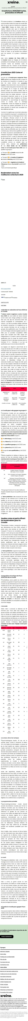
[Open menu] (26, 2)
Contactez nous (4, 964)
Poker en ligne (4, 984)
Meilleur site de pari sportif (7, 979)
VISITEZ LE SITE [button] (5, 302)
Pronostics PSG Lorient (6, 992)
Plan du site (3, 959)
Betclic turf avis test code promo (9, 971)
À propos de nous (5, 962)
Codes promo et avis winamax (8, 974)
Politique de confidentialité (7, 957)
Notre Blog (3, 954)
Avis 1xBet (3, 305)
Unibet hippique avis (5, 982)
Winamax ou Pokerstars (6, 990)
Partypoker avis (4, 987)
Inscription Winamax (5, 976)
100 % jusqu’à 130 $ (6, 289)
